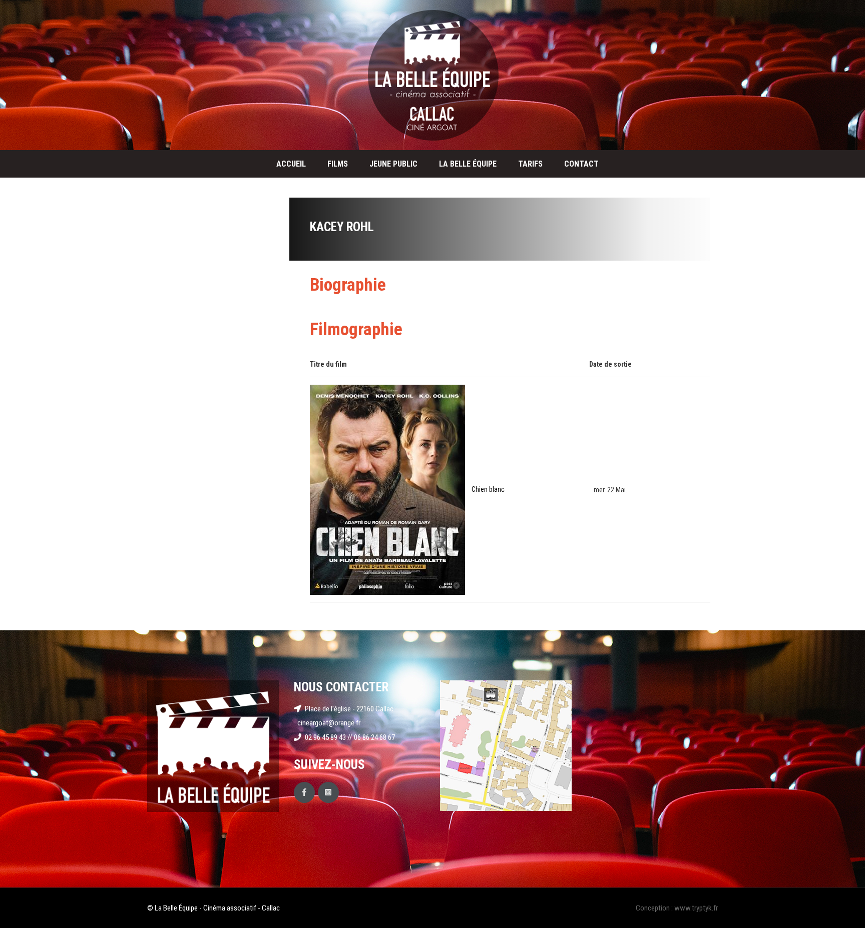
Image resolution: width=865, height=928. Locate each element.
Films (337, 164)
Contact (581, 164)
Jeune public (393, 164)
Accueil (291, 164)
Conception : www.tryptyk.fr (677, 907)
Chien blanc (488, 489)
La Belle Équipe (468, 164)
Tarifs (530, 164)
